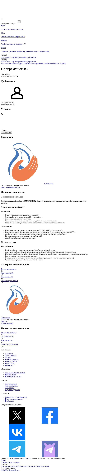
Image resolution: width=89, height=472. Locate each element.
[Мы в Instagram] (49, 440)
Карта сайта (9, 363)
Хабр (3, 470)
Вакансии (4, 63)
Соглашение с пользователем (16, 397)
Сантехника (48, 183)
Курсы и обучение (25, 63)
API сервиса (9, 388)
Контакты (8, 365)
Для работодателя (11, 386)
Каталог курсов (11, 361)
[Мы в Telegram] (17, 456)
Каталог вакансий (12, 359)
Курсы (17, 470)
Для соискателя (11, 384)
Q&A (7, 470)
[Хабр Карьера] (9, 21)
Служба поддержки (12, 390)
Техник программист (8, 269)
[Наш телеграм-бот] (49, 456)
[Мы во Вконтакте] (17, 440)
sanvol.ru (4, 187)
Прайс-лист (9, 401)
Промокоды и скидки (13, 376)
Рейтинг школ (10, 374)
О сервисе (9, 353)
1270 (15, 458)
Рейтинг (50, 63)
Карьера (12, 470)
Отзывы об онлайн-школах (15, 373)
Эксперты (35, 63)
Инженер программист (9, 281)
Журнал (63, 63)
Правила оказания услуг (14, 399)
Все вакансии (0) (13, 187)
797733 (28, 458)
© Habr (3, 460)
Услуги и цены (10, 355)
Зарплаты (56, 63)
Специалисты (13, 63)
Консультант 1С (7, 277)
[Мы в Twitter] (17, 423)
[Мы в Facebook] (49, 423)
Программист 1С (7, 273)
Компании (43, 63)
